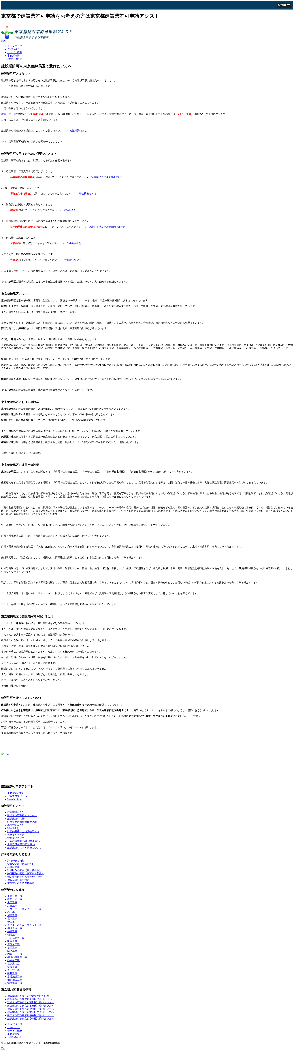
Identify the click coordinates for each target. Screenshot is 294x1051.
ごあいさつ (13, 49)
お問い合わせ (14, 59)
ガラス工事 (13, 944)
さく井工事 (13, 970)
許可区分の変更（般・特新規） (24, 870)
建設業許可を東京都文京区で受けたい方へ (30, 1012)
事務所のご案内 (15, 793)
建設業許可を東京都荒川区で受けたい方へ (30, 1002)
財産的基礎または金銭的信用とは (107, 226)
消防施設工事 (14, 979)
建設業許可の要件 (17, 818)
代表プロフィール (17, 796)
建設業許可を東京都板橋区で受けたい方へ (30, 999)
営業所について (72, 260)
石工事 (11, 912)
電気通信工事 (14, 963)
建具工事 (12, 973)
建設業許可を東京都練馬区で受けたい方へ (30, 1015)
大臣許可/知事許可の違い (21, 844)
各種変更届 (13, 867)
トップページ (14, 46)
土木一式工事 (14, 896)
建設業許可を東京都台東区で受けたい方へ (30, 1018)
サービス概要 (14, 52)
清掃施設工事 (14, 983)
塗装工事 (12, 947)
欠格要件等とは (15, 834)
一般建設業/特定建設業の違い (23, 841)
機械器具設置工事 (17, 957)
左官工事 (12, 905)
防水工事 (12, 950)
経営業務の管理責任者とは (106, 177)
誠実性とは (70, 210)
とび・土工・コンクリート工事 (24, 909)
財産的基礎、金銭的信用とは (23, 831)
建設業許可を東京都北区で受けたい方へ (29, 996)
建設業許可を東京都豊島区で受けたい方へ (30, 1009)
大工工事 (12, 902)
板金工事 (12, 941)
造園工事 (12, 967)
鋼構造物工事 (14, 928)
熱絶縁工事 (13, 960)
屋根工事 (12, 915)
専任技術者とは (87, 193)
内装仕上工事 (14, 954)
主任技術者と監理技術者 (20, 883)
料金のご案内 (14, 799)
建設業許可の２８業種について (24, 847)
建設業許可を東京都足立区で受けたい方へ (30, 1005)
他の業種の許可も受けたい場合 (24, 876)
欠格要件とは (74, 243)
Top (3, 1048)
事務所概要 (13, 55)
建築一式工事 (8, 114)
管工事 (11, 922)
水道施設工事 (14, 976)
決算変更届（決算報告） (20, 864)
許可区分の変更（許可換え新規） (25, 873)
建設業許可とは (78, 130)
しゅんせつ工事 (15, 938)
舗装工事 (12, 934)
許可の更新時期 (15, 860)
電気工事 (12, 918)
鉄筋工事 (12, 931)
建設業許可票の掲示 (18, 880)
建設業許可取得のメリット (22, 815)
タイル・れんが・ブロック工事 (24, 925)
